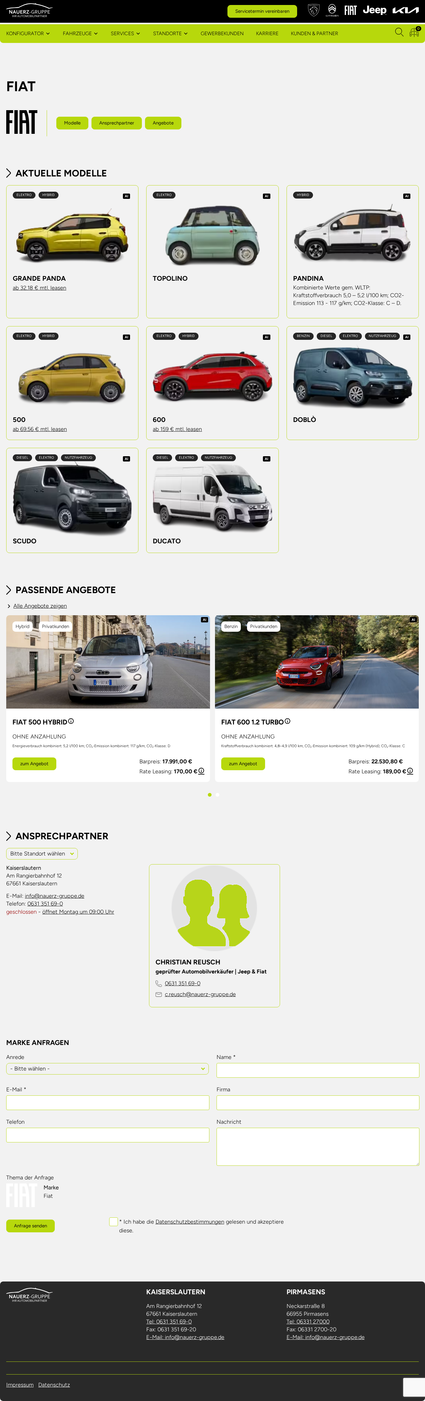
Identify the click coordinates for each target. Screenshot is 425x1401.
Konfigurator (25, 33)
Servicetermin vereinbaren (262, 11)
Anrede (15, 1057)
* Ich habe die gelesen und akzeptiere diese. (201, 1226)
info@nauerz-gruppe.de (54, 896)
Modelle (72, 123)
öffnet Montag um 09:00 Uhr (78, 911)
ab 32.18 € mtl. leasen (39, 287)
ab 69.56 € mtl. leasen (40, 429)
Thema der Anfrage (30, 1177)
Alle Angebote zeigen (40, 605)
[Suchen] (399, 34)
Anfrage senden (30, 1226)
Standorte (167, 33)
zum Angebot (34, 763)
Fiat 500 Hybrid (39, 722)
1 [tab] (208, 794)
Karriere (267, 33)
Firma (223, 1089)
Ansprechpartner (116, 123)
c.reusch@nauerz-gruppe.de (200, 994)
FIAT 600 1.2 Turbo (252, 722)
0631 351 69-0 (45, 903)
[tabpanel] (108, 698)
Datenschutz (54, 1384)
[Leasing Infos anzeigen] (201, 771)
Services (122, 33)
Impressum (20, 1384)
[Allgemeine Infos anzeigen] (70, 722)
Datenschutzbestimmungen (190, 1221)
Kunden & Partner (314, 33)
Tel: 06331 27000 (308, 1321)
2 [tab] (216, 794)
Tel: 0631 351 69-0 (169, 1321)
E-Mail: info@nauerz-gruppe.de (185, 1337)
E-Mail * (16, 1089)
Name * (226, 1057)
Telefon (15, 1121)
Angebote (163, 123)
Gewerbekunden (222, 33)
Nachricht (229, 1121)
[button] (72, 853)
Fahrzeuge (77, 33)
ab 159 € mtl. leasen (177, 429)
